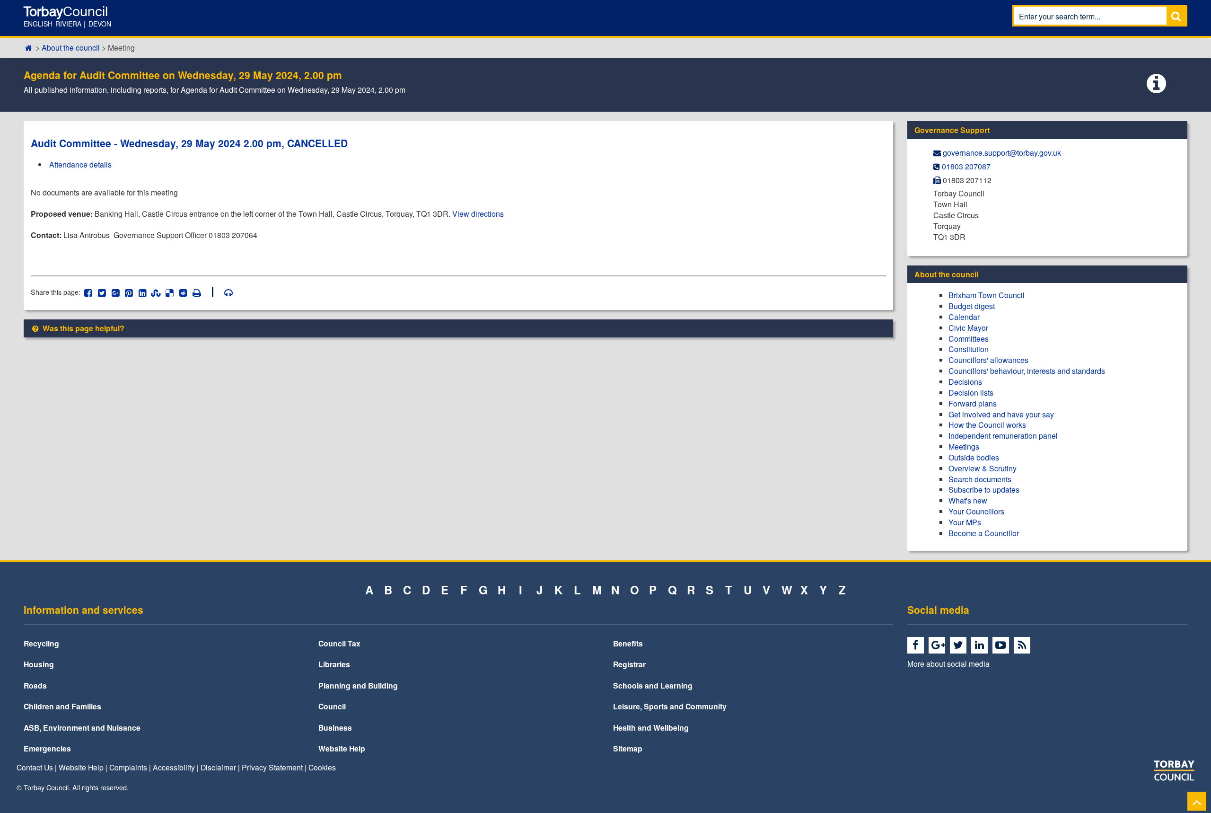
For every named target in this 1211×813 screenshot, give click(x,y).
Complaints (128, 767)
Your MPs (964, 522)
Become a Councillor (983, 533)
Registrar (629, 664)
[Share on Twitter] (102, 292)
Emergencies (47, 748)
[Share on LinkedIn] (143, 292)
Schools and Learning (653, 685)
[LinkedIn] (981, 645)
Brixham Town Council (986, 295)
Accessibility (174, 767)
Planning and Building (358, 685)
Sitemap (627, 748)
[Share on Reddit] (183, 292)
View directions (478, 213)
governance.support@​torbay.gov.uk (1002, 152)
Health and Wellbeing (651, 727)
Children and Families (62, 706)
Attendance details (80, 164)
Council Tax (339, 643)
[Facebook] (917, 645)
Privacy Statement (272, 767)
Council (332, 706)
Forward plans (972, 403)
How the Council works (987, 424)
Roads (35, 685)
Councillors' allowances (988, 359)
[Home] (29, 47)
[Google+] (938, 645)
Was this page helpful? (82, 328)
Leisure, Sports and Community (670, 706)
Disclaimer (218, 767)
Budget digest (971, 305)
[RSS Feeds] (1023, 645)
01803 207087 (966, 166)
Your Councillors (976, 511)
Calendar (964, 316)
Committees (968, 338)
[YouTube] (1002, 645)
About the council (71, 47)
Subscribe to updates (983, 489)
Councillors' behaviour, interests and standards (1026, 370)
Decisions (965, 381)
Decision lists (970, 392)
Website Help (341, 748)
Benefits (628, 643)
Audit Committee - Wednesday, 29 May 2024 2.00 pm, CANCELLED (189, 143)
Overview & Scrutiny (982, 468)
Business (335, 727)
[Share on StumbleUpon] (156, 292)
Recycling (41, 643)
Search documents (979, 479)
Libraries (334, 664)
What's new (967, 500)
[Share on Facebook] (88, 292)
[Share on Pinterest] (129, 292)
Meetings (963, 446)
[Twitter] (959, 645)
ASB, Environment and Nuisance (82, 727)
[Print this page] (202, 292)
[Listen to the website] (224, 292)
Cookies (322, 767)
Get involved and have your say (1001, 414)
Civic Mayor (968, 327)
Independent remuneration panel (1003, 435)
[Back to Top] (1197, 801)
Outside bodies (973, 457)
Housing (39, 664)
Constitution (968, 349)
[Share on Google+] (115, 292)
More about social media (948, 663)
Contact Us (35, 767)
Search (1176, 15)
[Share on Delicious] (170, 292)
